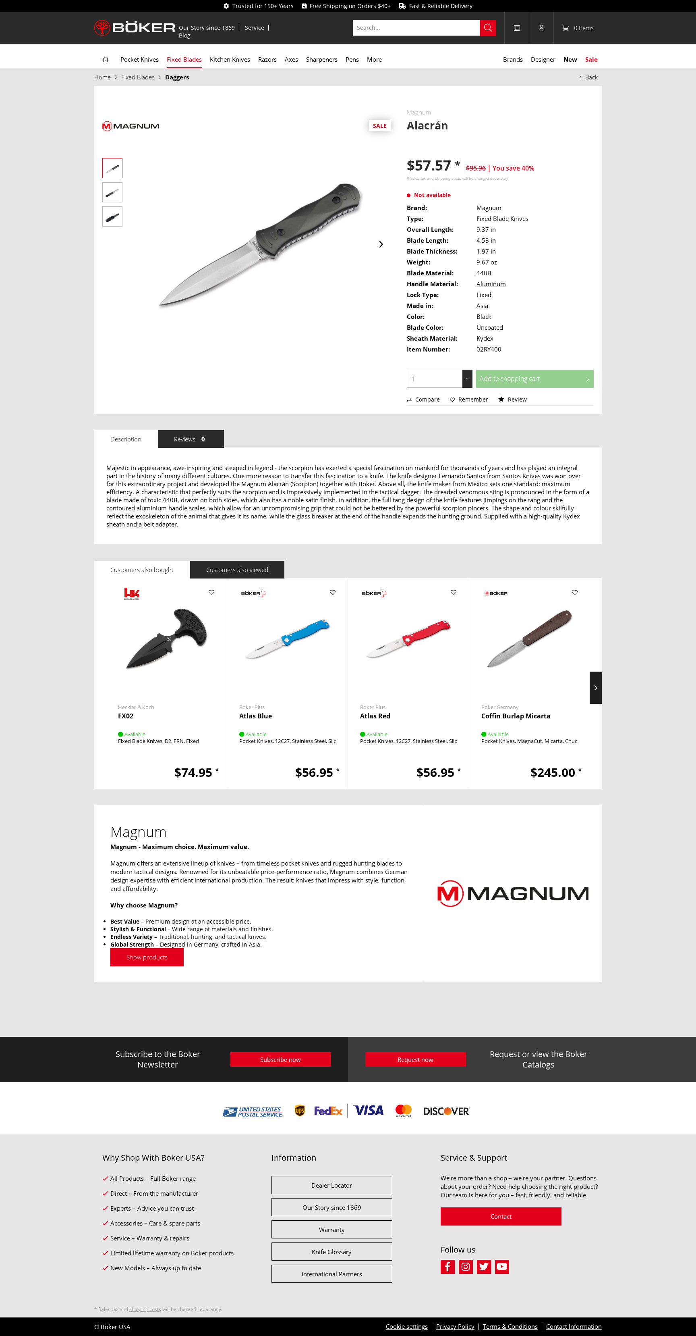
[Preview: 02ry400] (112, 168)
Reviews (189, 439)
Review (516, 399)
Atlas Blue (255, 716)
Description (125, 439)
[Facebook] (450, 1265)
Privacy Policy (455, 1326)
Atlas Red (375, 716)
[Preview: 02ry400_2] (112, 192)
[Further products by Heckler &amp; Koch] (132, 601)
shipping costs (448, 178)
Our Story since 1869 (207, 27)
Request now (415, 1059)
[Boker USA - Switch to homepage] (134, 28)
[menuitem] (207, 28)
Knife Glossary (332, 1252)
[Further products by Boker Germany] (495, 601)
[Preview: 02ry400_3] (112, 216)
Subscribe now (280, 1059)
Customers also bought (142, 570)
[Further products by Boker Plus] (253, 601)
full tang (393, 500)
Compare (427, 399)
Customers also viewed (237, 570)
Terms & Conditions (510, 1326)
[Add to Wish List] (212, 593)
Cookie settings (407, 1326)
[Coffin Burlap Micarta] (529, 639)
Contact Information (574, 1326)
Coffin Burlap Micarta (516, 716)
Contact (501, 1216)
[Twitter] (486, 1265)
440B (483, 273)
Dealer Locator (331, 1185)
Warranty (332, 1230)
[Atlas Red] (408, 639)
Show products (147, 957)
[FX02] (166, 639)
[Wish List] (517, 28)
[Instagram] (468, 1265)
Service (254, 27)
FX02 (125, 716)
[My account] (541, 28)
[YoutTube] (503, 1265)
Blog (185, 35)
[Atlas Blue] (287, 639)
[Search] (488, 28)
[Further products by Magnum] (130, 126)
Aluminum (491, 284)
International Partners (332, 1274)
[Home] (105, 59)
